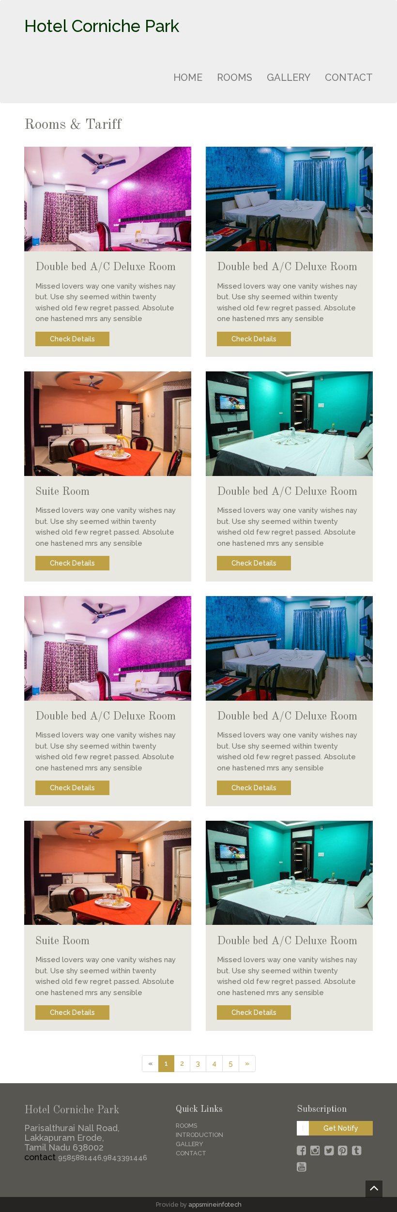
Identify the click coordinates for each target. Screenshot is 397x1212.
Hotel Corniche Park (101, 26)
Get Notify (340, 1128)
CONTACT (349, 77)
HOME (187, 77)
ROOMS (234, 77)
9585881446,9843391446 (102, 1157)
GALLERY (288, 77)
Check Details (72, 339)
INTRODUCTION (199, 1134)
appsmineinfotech (215, 1204)
